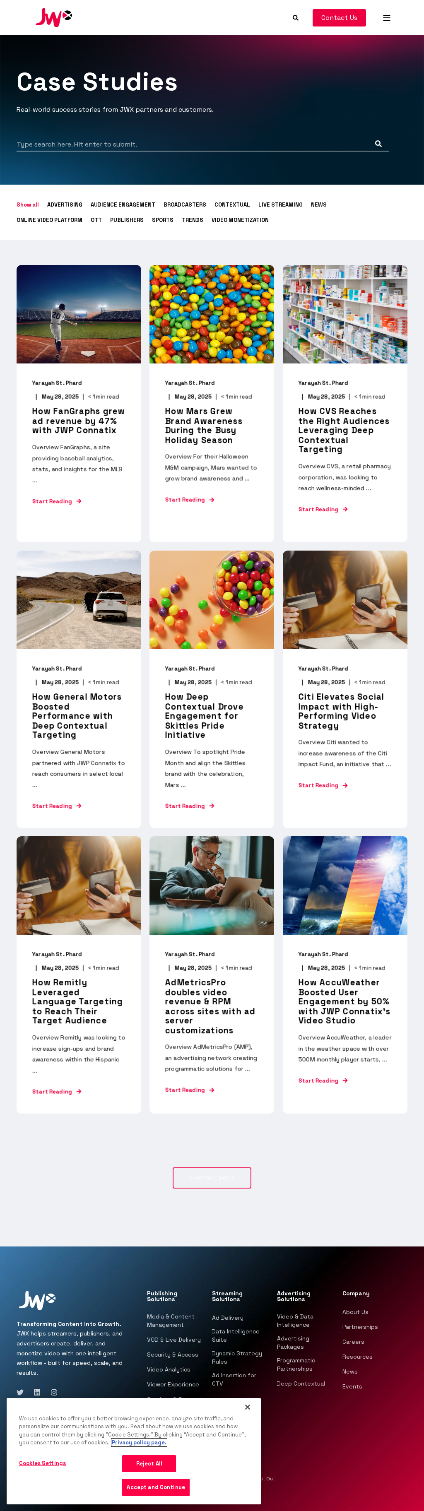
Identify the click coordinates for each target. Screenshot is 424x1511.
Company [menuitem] (356, 1293)
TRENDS (192, 220)
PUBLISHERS (127, 220)
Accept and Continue (156, 1487)
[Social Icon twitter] (23, 1392)
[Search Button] (378, 143)
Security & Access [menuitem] (172, 1354)
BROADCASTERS (185, 204)
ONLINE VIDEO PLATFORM (49, 220)
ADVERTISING (64, 204)
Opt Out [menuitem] (265, 1478)
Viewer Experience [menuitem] (173, 1384)
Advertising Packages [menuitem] (293, 1342)
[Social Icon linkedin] (37, 1392)
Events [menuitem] (352, 1386)
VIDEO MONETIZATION (240, 220)
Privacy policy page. (139, 1442)
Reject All (149, 1463)
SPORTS (162, 220)
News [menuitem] (350, 1371)
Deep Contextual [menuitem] (301, 1383)
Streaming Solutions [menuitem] (227, 1296)
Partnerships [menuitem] (360, 1327)
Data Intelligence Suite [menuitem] (236, 1335)
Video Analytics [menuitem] (168, 1369)
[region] (134, 1451)
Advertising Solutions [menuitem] (294, 1296)
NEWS (319, 204)
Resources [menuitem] (357, 1356)
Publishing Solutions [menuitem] (162, 1296)
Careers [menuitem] (353, 1341)
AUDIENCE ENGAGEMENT (123, 204)
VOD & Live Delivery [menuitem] (174, 1339)
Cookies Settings (42, 1463)
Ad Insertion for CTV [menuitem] (234, 1379)
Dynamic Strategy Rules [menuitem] (237, 1357)
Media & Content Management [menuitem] (171, 1320)
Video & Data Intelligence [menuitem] (295, 1320)
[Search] (296, 17)
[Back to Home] (54, 17)
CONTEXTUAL (232, 204)
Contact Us (339, 17)
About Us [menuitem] (355, 1312)
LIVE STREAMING (280, 204)
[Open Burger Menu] (386, 18)
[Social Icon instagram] (52, 1392)
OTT (96, 220)
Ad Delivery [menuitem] (227, 1317)
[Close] (247, 1407)
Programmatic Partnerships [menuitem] (296, 1364)
